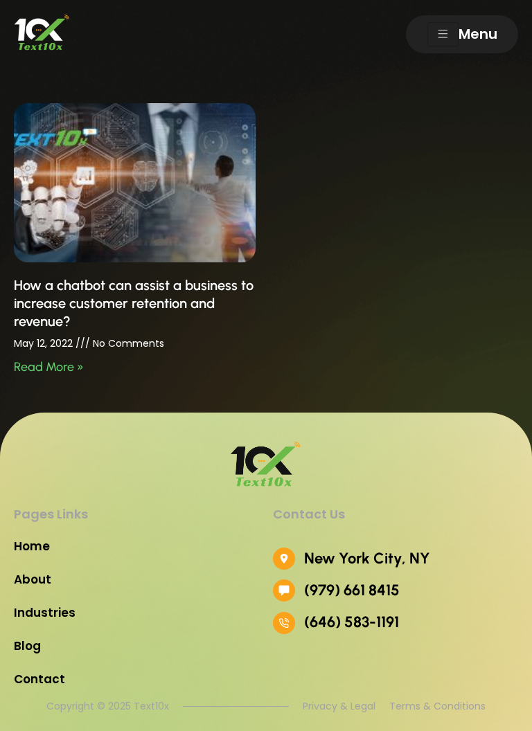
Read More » (49, 366)
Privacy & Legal (339, 706)
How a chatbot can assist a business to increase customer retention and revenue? (134, 303)
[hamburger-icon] (443, 34)
